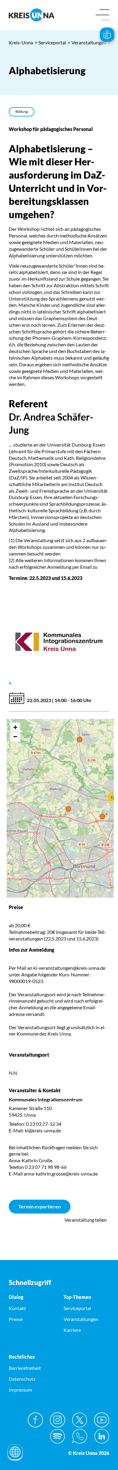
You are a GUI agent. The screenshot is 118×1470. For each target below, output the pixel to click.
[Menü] (102, 15)
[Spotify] (57, 1436)
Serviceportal (50, 42)
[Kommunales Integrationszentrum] (59, 1115)
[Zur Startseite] (31, 14)
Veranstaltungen (86, 42)
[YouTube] (101, 1419)
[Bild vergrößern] (59, 641)
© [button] (10, 683)
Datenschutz (22, 1379)
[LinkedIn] (101, 1436)
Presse (16, 1319)
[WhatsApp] (79, 1436)
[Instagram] (57, 1419)
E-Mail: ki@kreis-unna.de (35, 1130)
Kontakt (17, 1308)
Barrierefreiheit (25, 1368)
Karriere (72, 1330)
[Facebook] (35, 1419)
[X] (79, 1419)
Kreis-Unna (21, 42)
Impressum (20, 1389)
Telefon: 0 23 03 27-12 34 (35, 1124)
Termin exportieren (39, 1206)
